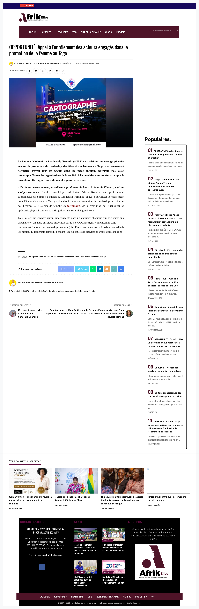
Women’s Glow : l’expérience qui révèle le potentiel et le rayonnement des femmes (30, 500)
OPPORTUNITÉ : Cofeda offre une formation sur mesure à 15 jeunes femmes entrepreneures (165, 343)
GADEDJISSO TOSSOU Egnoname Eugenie (39, 63)
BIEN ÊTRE (79, 540)
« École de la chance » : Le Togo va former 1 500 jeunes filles (72, 498)
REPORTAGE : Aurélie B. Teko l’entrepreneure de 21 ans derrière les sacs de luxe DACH (164, 282)
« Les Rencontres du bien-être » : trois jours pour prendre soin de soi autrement (85, 549)
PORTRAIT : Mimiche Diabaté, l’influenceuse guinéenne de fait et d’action (165, 155)
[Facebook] (42, 567)
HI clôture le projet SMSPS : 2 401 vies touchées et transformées (83, 581)
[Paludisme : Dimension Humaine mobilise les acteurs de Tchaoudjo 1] (113, 534)
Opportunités (15, 509)
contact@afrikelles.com (50, 555)
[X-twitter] (49, 567)
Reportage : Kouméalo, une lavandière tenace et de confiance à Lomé (166, 311)
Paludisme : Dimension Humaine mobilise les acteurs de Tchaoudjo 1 (113, 548)
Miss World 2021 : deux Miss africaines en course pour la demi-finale (165, 254)
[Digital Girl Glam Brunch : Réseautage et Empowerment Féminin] (113, 567)
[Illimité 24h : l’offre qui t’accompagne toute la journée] (168, 481)
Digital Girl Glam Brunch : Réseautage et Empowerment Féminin (113, 580)
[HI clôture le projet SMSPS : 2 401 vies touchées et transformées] (85, 567)
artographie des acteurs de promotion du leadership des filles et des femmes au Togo (67, 256)
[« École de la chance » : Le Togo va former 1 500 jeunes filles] (76, 481)
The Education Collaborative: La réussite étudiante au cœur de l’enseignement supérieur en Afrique (122, 500)
